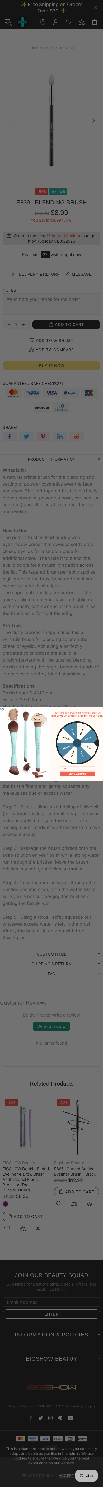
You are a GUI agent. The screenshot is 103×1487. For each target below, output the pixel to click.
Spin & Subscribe (77, 773)
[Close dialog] (2, 708)
